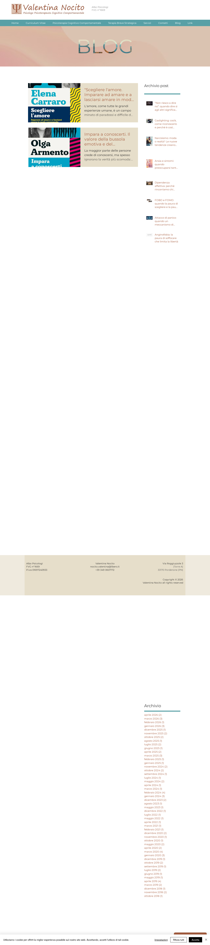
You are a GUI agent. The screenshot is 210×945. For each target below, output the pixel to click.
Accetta (195, 939)
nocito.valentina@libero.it (105, 566)
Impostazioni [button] (161, 939)
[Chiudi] (206, 939)
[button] (190, 23)
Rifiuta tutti (178, 939)
